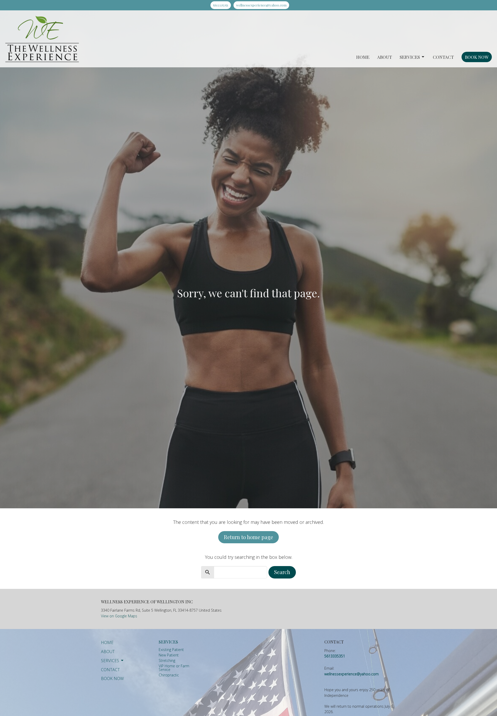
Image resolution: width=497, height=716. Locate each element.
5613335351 (220, 5)
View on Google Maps (119, 615)
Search (282, 571)
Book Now (476, 57)
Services (410, 57)
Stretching (167, 660)
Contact (443, 57)
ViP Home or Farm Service (174, 667)
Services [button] (110, 660)
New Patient (169, 655)
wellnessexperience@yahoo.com (261, 5)
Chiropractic (169, 674)
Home (362, 57)
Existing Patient (171, 649)
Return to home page (248, 536)
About (384, 57)
